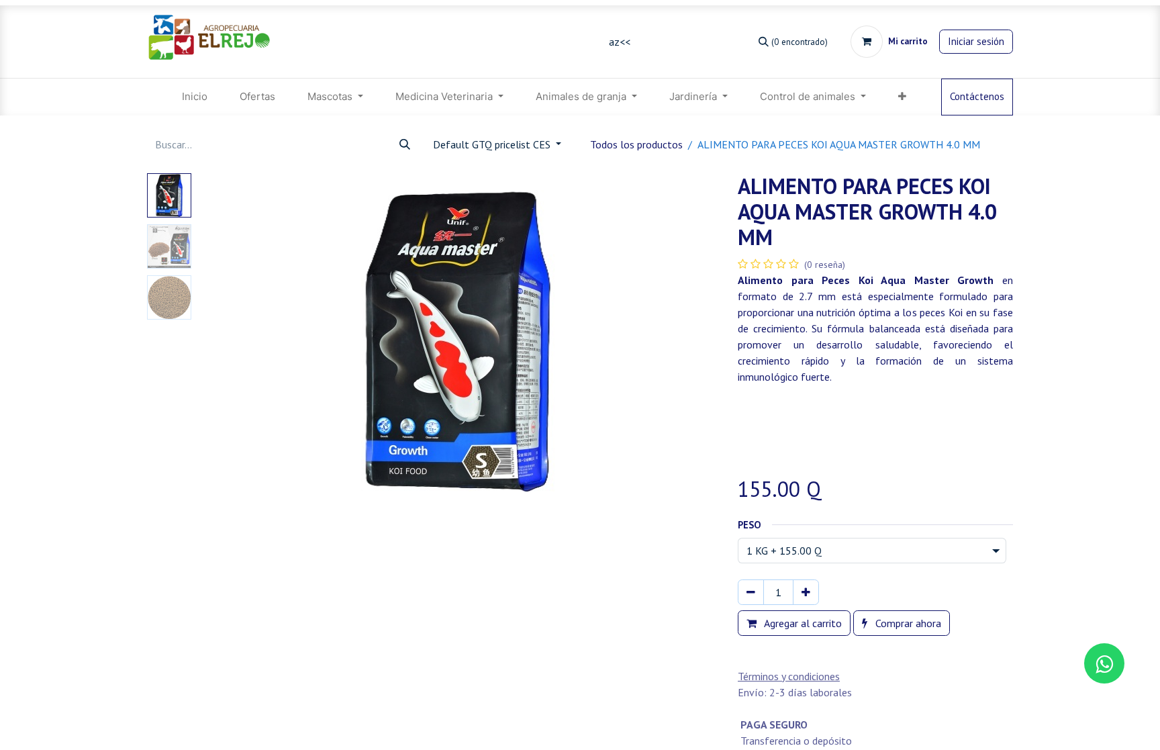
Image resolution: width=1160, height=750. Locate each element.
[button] (236, 341)
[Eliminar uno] (751, 592)
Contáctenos (977, 96)
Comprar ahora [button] (907, 623)
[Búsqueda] (405, 144)
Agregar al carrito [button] (802, 623)
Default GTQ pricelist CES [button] (493, 144)
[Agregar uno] (806, 592)
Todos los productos (636, 144)
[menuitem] (195, 97)
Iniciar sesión (976, 41)
